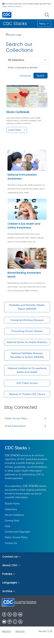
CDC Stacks (16, 448)
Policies (7, 574)
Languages (9, 582)
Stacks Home (12, 503)
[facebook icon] (4, 614)
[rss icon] (20, 621)
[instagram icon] (15, 614)
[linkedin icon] (20, 614)
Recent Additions (14, 515)
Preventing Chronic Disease (27, 331)
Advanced (25, 75)
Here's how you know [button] (11, 6)
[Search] (47, 14)
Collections (11, 509)
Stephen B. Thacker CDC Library (27, 394)
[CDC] (7, 15)
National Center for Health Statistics (27, 342)
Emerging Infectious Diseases (27, 320)
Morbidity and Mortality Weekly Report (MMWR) (27, 307)
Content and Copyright (17, 531)
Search (40, 75)
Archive (7, 591)
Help (7, 526)
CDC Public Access (27, 383)
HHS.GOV (6, 631)
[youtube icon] (4, 621)
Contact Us (11, 543)
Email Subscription (15, 426)
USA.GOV (20, 631)
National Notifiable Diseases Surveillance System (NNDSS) (27, 355)
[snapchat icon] (15, 621)
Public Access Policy (16, 418)
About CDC (10, 565)
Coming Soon (12, 520)
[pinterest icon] (9, 621)
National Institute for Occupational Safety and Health (27, 370)
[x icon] (9, 614)
